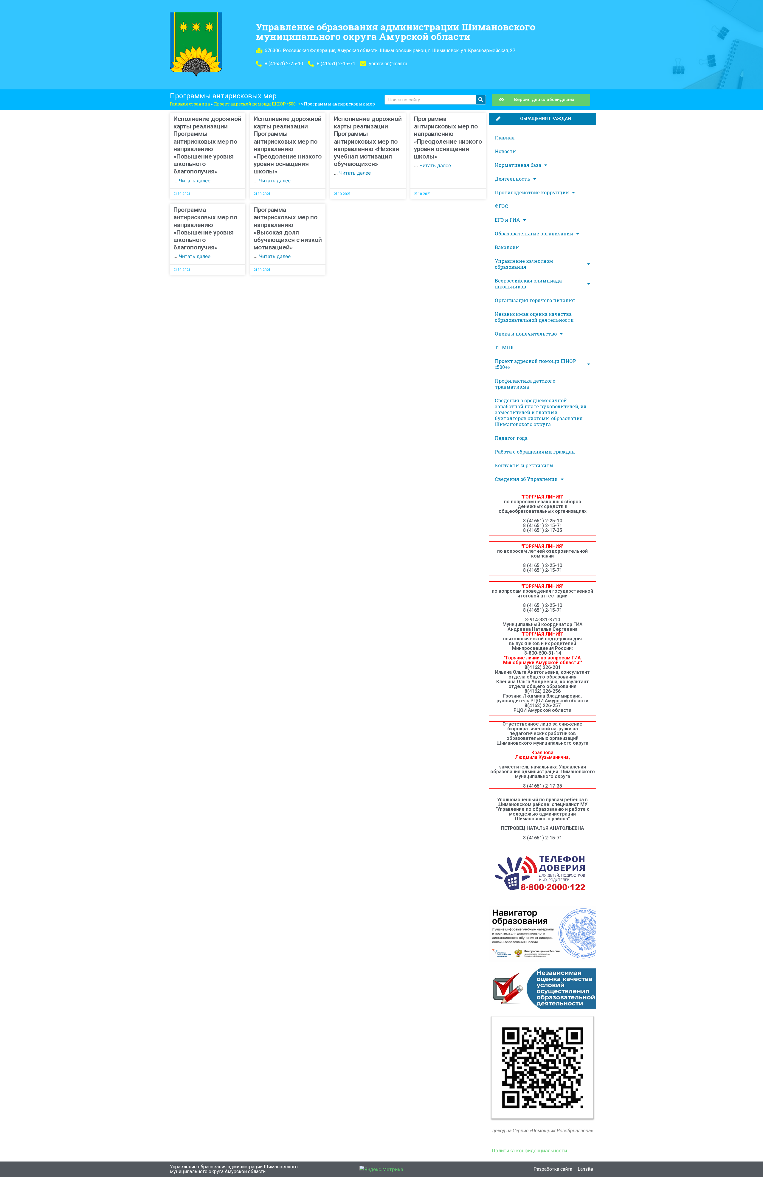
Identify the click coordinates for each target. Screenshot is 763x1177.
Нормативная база (518, 165)
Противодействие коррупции (532, 192)
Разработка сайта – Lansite (563, 1169)
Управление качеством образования (524, 264)
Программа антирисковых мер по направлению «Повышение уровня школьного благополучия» (205, 228)
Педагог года (511, 438)
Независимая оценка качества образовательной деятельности (534, 317)
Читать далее (194, 181)
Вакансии (507, 247)
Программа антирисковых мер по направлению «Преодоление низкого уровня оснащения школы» (448, 137)
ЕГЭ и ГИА (507, 220)
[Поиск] (481, 99)
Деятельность (512, 179)
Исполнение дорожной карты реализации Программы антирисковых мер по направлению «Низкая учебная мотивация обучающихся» (368, 141)
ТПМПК (504, 347)
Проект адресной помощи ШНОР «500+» (256, 104)
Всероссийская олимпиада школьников (528, 283)
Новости (505, 151)
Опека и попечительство (526, 333)
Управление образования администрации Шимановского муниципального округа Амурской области (395, 31)
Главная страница (190, 104)
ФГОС (501, 206)
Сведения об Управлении (526, 479)
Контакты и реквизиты (524, 465)
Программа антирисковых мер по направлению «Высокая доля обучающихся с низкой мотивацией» (288, 228)
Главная (505, 137)
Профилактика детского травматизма (525, 384)
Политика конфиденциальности (529, 1150)
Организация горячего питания (535, 300)
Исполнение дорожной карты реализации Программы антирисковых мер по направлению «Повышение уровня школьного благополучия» (207, 145)
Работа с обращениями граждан (535, 451)
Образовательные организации (534, 233)
